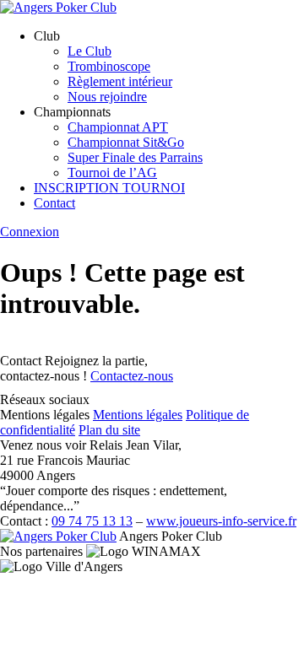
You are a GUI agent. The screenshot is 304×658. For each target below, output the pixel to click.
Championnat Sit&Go (126, 142)
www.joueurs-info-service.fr (221, 521)
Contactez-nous (131, 376)
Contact (54, 203)
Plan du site (109, 430)
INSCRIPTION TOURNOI (109, 188)
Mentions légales (137, 414)
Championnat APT (118, 127)
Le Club (89, 51)
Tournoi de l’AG (112, 172)
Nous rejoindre (107, 96)
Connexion (29, 231)
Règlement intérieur (120, 81)
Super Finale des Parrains (135, 157)
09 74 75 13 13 (92, 521)
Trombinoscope (109, 66)
